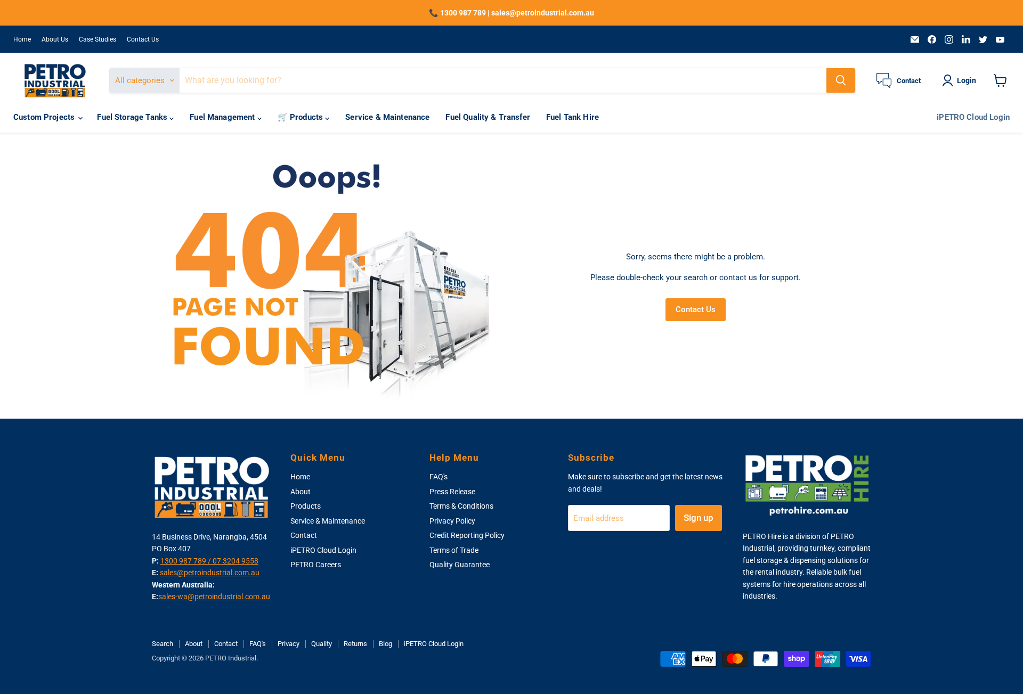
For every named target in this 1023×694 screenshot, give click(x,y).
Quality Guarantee (459, 564)
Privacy (288, 644)
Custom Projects (45, 118)
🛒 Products (302, 118)
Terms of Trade (453, 550)
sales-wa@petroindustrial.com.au (214, 596)
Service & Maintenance (387, 118)
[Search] (840, 80)
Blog (385, 644)
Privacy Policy (452, 521)
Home (22, 39)
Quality (321, 644)
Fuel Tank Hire (572, 118)
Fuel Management (223, 118)
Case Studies (97, 39)
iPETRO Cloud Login (973, 118)
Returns (355, 644)
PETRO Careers (315, 564)
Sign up (698, 517)
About (300, 491)
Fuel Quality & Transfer (487, 118)
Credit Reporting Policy (467, 535)
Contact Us (143, 39)
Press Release (452, 491)
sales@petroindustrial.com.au (209, 572)
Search (162, 644)
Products (305, 506)
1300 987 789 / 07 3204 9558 (209, 561)
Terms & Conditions (461, 506)
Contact (303, 535)
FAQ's (438, 476)
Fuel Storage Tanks (133, 118)
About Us (55, 39)
